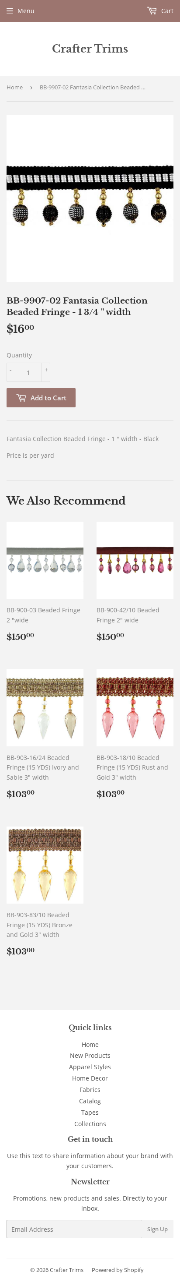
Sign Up (157, 1229)
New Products (90, 1055)
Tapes (90, 1112)
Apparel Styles (90, 1067)
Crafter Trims (90, 49)
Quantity (19, 355)
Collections (90, 1124)
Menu (26, 11)
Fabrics (90, 1089)
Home (15, 87)
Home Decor (90, 1078)
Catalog (90, 1101)
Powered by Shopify (118, 1270)
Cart (166, 11)
